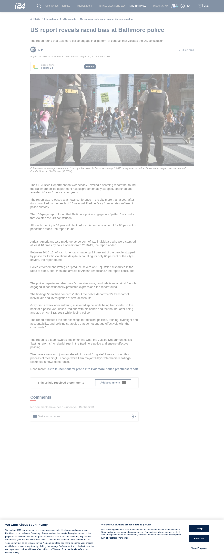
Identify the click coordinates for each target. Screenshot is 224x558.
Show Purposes (199, 548)
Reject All (199, 538)
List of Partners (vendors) (114, 538)
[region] (112, 539)
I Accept (199, 528)
